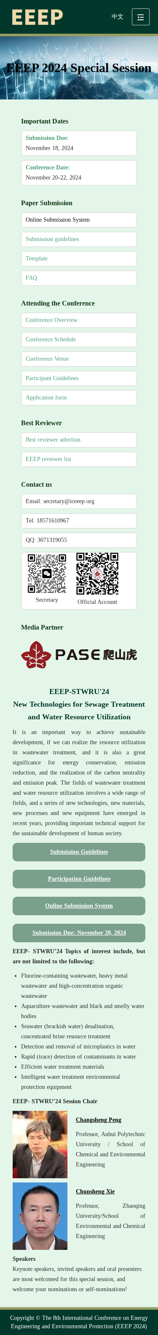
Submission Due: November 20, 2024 (79, 933)
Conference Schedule (51, 339)
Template (37, 258)
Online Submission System (58, 220)
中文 (117, 16)
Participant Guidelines (52, 378)
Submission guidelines (52, 239)
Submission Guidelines (79, 852)
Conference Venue (47, 359)
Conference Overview (52, 320)
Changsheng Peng (98, 1120)
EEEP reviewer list (48, 459)
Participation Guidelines (79, 879)
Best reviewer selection (53, 440)
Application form (46, 397)
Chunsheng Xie (95, 1191)
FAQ (31, 278)
